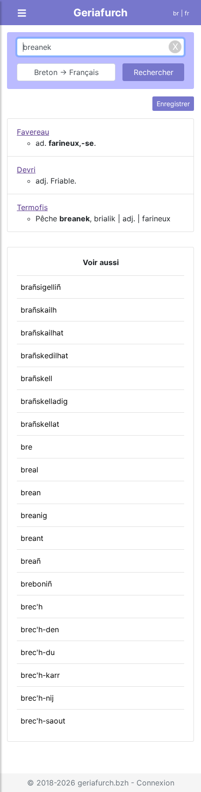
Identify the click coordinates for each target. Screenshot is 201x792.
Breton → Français (66, 72)
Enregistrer (173, 104)
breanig (34, 515)
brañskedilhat (44, 355)
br (176, 13)
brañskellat (40, 424)
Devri (26, 169)
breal (29, 469)
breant (32, 538)
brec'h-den (40, 629)
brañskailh (39, 309)
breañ (31, 561)
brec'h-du (38, 652)
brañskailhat (42, 332)
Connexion (155, 782)
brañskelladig (44, 401)
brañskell (36, 378)
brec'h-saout (43, 720)
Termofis (32, 207)
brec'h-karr (40, 675)
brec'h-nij (37, 698)
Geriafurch (100, 12)
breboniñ (36, 583)
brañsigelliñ (41, 287)
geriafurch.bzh (103, 782)
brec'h (32, 606)
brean (31, 492)
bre (26, 446)
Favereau (33, 132)
